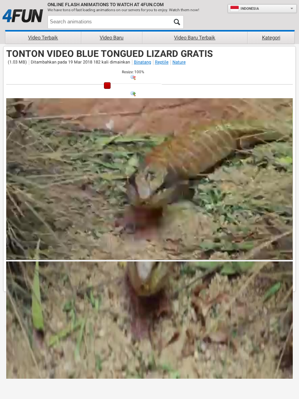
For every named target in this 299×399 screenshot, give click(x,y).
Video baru (111, 38)
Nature (179, 62)
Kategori (271, 38)
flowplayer (237, 253)
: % (133, 72)
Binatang (142, 62)
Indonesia (250, 9)
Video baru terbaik (194, 38)
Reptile (162, 62)
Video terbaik (43, 38)
